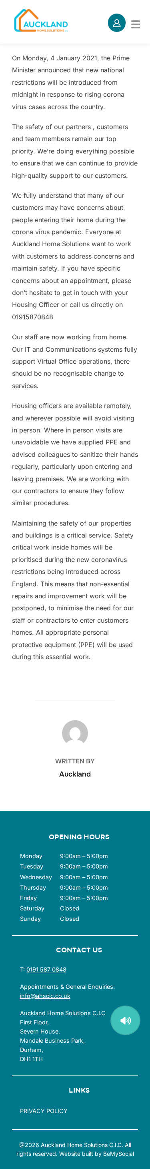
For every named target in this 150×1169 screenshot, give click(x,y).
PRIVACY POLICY (44, 1110)
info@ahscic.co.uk (45, 995)
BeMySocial (118, 1153)
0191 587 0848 (46, 969)
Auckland (75, 774)
